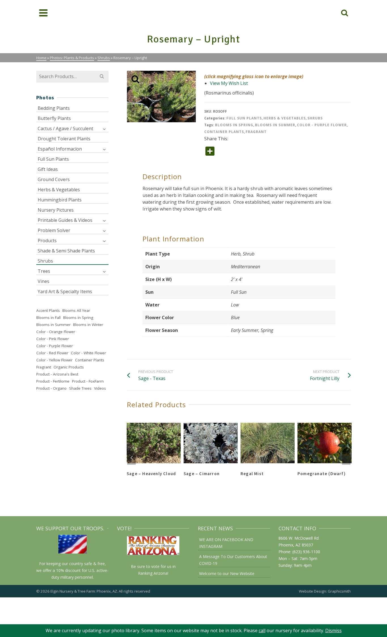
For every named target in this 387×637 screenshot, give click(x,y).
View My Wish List (229, 83)
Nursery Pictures (56, 210)
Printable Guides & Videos (65, 220)
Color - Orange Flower (55, 331)
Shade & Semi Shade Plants (66, 251)
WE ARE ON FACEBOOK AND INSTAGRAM (226, 543)
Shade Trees (80, 388)
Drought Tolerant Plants (64, 139)
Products (47, 240)
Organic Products (69, 367)
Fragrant (256, 131)
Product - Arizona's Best (57, 374)
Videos (100, 388)
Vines (43, 281)
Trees (44, 271)
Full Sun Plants (244, 118)
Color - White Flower (88, 352)
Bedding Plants (54, 108)
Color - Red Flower (52, 352)
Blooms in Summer (275, 125)
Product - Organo (51, 388)
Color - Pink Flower (52, 338)
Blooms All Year (76, 310)
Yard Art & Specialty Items (65, 291)
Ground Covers (54, 179)
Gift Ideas (48, 169)
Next (346, 458)
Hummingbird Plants (60, 200)
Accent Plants (48, 310)
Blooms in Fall (48, 317)
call (262, 630)
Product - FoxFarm (88, 381)
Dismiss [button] (333, 630)
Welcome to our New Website (226, 573)
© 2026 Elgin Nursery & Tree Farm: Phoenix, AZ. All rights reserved (93, 591)
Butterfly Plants (54, 118)
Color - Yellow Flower (54, 360)
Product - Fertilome (52, 381)
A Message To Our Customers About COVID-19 (233, 560)
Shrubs (315, 118)
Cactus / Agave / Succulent (65, 128)
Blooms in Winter (88, 324)
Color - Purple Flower (322, 125)
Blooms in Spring (234, 125)
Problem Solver (54, 230)
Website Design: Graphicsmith (325, 591)
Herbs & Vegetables (284, 118)
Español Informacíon (60, 149)
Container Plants (224, 131)
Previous (131, 458)
